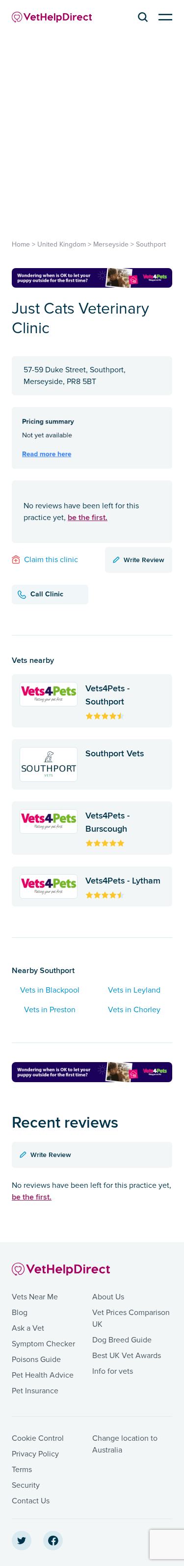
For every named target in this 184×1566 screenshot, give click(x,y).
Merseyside (111, 244)
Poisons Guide (36, 1359)
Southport (151, 244)
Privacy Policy (35, 1454)
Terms (22, 1470)
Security (26, 1485)
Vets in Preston (50, 1010)
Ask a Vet (28, 1328)
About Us (108, 1297)
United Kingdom (61, 244)
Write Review (144, 560)
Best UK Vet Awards (126, 1356)
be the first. (87, 517)
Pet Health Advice (43, 1375)
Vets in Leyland (134, 990)
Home (21, 244)
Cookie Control (38, 1438)
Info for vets (112, 1371)
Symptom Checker (43, 1344)
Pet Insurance (35, 1391)
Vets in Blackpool (49, 990)
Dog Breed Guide (122, 1340)
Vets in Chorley (134, 1010)
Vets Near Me (35, 1297)
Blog (19, 1312)
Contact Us (31, 1501)
